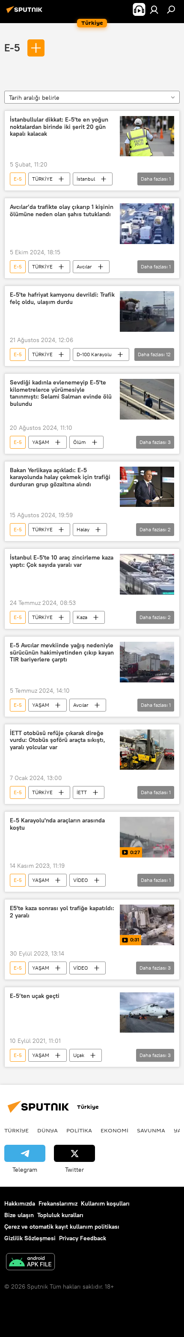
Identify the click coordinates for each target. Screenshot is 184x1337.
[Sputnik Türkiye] (25, 13)
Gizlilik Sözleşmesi (30, 1238)
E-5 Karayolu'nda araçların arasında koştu (57, 824)
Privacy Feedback (82, 1238)
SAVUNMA (151, 1130)
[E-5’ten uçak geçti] (147, 1012)
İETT (82, 792)
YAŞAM (40, 442)
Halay (83, 529)
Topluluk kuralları (60, 1215)
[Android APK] (30, 1262)
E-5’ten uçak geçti (34, 996)
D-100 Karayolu (94, 354)
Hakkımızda (19, 1203)
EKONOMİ (114, 1130)
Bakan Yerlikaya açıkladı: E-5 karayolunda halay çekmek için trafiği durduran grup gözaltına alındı (60, 477)
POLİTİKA (79, 1130)
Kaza (82, 617)
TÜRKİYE (42, 179)
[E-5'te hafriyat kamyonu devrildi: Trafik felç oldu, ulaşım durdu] (147, 311)
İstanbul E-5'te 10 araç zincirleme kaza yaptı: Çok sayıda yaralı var (61, 561)
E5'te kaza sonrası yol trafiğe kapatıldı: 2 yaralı (62, 912)
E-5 (13, 47)
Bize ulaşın (19, 1215)
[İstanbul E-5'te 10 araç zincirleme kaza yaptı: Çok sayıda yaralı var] (147, 574)
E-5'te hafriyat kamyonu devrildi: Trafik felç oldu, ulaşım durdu (62, 298)
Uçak (78, 1055)
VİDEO (80, 880)
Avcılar (84, 266)
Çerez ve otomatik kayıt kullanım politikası (61, 1226)
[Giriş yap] (154, 9)
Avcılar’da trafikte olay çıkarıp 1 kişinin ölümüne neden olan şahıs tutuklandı (61, 210)
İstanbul (86, 179)
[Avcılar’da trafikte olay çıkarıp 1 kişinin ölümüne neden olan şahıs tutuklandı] (147, 223)
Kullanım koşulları (105, 1203)
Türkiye (16, 1130)
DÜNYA (47, 1130)
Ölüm (79, 442)
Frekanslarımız (58, 1203)
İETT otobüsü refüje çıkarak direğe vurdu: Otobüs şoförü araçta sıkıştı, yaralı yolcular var (57, 740)
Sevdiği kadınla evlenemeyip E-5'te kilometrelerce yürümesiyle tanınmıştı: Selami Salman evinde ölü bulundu (61, 393)
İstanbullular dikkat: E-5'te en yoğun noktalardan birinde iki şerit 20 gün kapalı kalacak (59, 127)
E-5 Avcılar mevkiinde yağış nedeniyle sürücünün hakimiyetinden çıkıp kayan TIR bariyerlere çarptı (62, 653)
